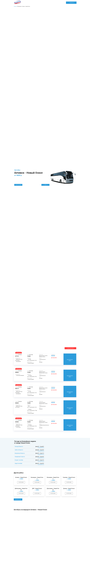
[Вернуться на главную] (17, 3)
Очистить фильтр (18, 184)
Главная (15, 6)
